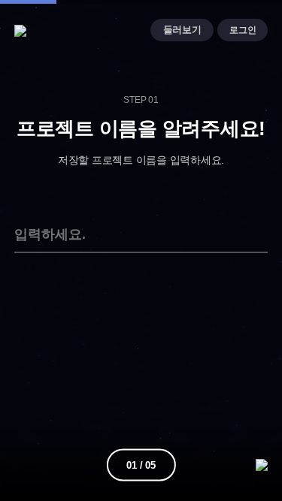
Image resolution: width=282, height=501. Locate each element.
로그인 (242, 30)
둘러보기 (182, 29)
